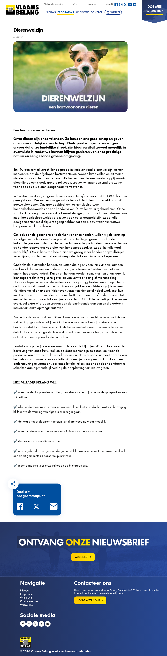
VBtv (75, 4)
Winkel (115, 12)
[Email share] (54, 507)
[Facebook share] (21, 507)
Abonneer (81, 557)
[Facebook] (116, 4)
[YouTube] (130, 4)
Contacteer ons (29, 601)
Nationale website (53, 4)
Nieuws (51, 12)
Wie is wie (82, 12)
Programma (65, 12)
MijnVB (109, 4)
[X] (125, 4)
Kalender (91, 4)
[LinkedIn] (134, 4)
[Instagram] (120, 4)
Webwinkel (26, 605)
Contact (96, 12)
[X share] (37, 507)
